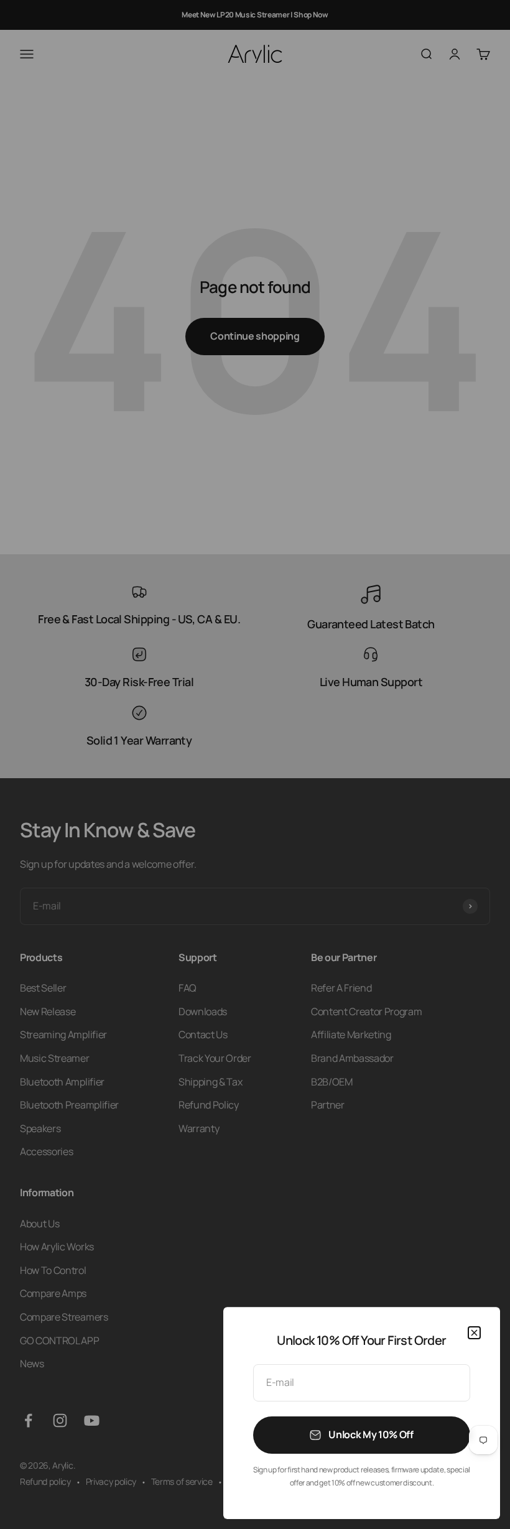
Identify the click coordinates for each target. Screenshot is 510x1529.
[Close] (474, 1333)
